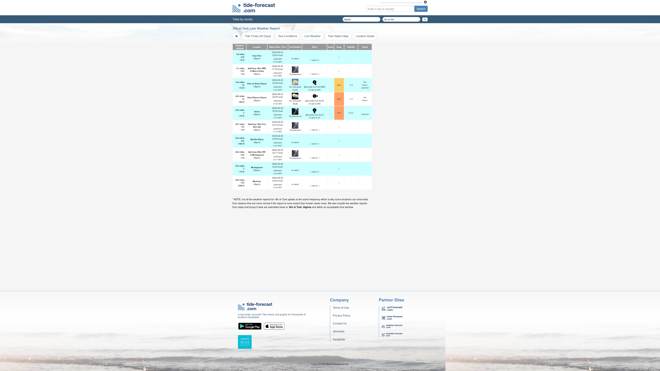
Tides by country (243, 19)
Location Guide (365, 36)
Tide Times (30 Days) (258, 36)
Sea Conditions (287, 36)
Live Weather (312, 36)
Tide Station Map (338, 36)
